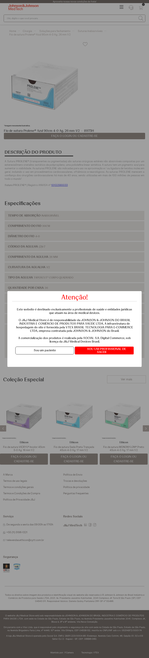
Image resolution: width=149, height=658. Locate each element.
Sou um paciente (45, 350)
